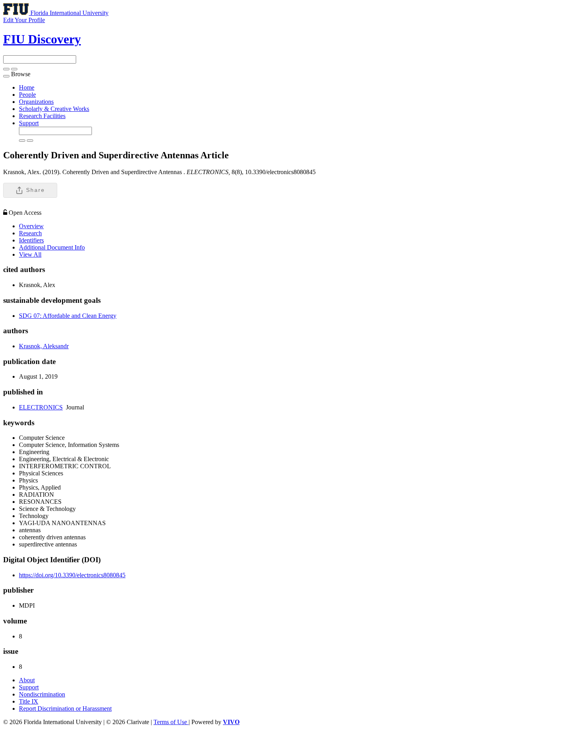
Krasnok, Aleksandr (44, 346)
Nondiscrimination (42, 694)
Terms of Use (171, 722)
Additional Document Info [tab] (52, 247)
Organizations (36, 101)
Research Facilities (42, 116)
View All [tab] (30, 254)
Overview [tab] (31, 226)
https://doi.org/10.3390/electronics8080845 (72, 575)
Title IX (28, 701)
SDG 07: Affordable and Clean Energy (67, 315)
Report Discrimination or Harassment (65, 708)
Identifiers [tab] (31, 240)
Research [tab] (30, 233)
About (27, 680)
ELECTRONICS (41, 407)
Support (29, 123)
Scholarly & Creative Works (54, 108)
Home (26, 87)
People (27, 94)
